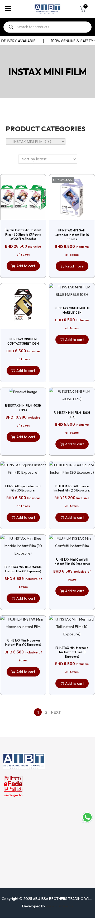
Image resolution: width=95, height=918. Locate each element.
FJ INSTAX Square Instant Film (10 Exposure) (23, 488)
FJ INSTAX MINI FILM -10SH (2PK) (23, 408)
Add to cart (25, 265)
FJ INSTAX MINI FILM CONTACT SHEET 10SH (23, 341)
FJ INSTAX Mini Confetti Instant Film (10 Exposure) (72, 562)
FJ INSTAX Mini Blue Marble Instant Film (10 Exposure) (23, 569)
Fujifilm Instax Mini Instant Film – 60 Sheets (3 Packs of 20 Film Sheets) (23, 234)
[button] (16, 9)
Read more (74, 266)
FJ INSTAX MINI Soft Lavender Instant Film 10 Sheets (72, 235)
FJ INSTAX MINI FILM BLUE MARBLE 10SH (72, 310)
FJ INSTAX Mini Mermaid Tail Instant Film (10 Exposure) (71, 652)
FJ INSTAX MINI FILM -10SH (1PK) (72, 415)
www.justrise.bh (59, 906)
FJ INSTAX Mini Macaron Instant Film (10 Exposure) (23, 643)
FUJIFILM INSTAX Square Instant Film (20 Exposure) (72, 488)
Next (56, 712)
